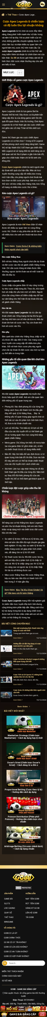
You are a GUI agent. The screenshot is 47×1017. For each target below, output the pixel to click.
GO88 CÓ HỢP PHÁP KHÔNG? (16, 956)
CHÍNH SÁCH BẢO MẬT (12, 976)
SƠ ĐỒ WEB (7, 981)
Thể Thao (12, 14)
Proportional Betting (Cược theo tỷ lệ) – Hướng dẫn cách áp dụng (23, 790)
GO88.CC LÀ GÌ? (10, 933)
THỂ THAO (8, 917)
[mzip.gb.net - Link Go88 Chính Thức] (24, 4)
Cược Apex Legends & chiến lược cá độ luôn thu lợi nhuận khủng (27, 14)
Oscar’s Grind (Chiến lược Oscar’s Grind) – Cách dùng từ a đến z (23, 763)
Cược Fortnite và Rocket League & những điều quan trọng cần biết (29, 660)
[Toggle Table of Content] (18, 72)
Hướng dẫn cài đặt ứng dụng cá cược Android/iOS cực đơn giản (27, 644)
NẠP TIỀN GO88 (32, 899)
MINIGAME (8, 922)
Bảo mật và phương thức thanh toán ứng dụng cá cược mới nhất (28, 629)
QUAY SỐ (8, 913)
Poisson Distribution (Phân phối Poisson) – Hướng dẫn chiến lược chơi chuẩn (23, 819)
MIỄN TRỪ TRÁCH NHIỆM (13, 971)
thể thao (26, 224)
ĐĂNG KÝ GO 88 (32, 908)
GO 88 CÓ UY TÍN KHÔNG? (15, 942)
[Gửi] (4, 963)
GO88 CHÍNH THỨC (12, 938)
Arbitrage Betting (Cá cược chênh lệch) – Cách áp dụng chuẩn (23, 847)
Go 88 (13, 58)
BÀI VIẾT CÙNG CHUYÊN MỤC (18, 623)
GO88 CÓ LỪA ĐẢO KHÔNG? (16, 947)
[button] (3, 4)
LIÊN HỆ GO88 (31, 913)
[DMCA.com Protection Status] (23, 887)
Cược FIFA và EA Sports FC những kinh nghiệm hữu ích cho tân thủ (28, 676)
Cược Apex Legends (11, 167)
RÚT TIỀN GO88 (32, 903)
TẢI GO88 (30, 917)
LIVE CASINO (9, 908)
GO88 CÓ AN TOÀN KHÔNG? (16, 952)
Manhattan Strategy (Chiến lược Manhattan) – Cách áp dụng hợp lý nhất (23, 736)
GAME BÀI (8, 899)
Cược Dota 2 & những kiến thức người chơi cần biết (29, 691)
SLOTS (7, 903)
